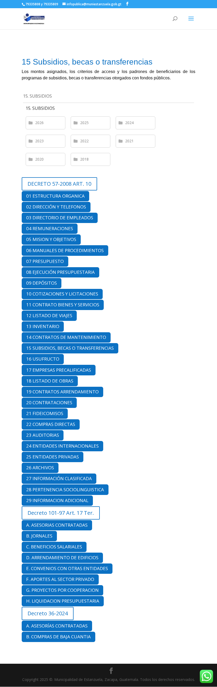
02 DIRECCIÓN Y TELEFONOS (56, 207)
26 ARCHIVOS (40, 468)
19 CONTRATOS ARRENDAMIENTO (62, 392)
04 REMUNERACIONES (49, 228)
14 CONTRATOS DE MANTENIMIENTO (66, 337)
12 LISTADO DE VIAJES (49, 315)
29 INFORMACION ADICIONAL (57, 500)
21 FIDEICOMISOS (44, 413)
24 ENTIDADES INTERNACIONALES (62, 446)
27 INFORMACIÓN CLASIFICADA (59, 478)
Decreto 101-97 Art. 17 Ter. (61, 512)
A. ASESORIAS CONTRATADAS (57, 525)
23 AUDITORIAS (42, 435)
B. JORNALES (39, 536)
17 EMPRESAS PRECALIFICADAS (58, 370)
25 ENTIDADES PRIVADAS (52, 457)
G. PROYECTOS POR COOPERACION (62, 590)
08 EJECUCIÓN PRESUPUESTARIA (60, 272)
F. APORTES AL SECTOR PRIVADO (60, 579)
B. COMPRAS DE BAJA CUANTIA (58, 637)
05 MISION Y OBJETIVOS (51, 239)
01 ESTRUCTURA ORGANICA (55, 196)
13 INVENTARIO (42, 326)
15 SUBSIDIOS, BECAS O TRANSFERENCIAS (70, 348)
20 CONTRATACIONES (49, 402)
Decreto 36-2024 (48, 613)
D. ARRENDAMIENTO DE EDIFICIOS (62, 557)
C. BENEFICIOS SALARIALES (54, 547)
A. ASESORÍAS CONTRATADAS (57, 626)
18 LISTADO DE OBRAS (49, 381)
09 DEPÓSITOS (41, 283)
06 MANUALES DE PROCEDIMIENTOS (65, 250)
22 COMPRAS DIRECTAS (50, 424)
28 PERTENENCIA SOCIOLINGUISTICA (65, 489)
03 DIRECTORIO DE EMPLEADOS (59, 218)
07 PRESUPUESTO (45, 261)
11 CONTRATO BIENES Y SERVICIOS (62, 305)
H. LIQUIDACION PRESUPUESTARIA (62, 601)
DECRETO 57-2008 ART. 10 (59, 183)
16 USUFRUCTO (42, 359)
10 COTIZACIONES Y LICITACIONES (62, 294)
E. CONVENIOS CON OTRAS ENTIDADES (67, 568)
